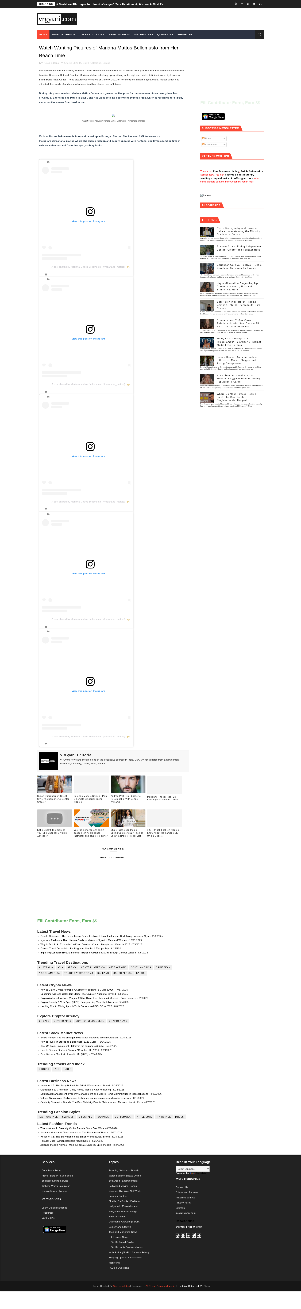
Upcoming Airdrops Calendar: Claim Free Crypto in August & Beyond (78, 993)
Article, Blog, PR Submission (57, 1175)
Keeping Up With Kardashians (125, 1257)
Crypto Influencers (90, 1021)
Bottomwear (124, 1117)
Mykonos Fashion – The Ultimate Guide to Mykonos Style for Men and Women (83, 940)
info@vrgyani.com (186, 1212)
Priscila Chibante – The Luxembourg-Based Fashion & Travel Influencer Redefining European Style (95, 936)
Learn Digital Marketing (54, 1207)
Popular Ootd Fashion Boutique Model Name (65, 1140)
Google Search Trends (54, 1191)
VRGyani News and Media (160, 1286)
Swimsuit (68, 1117)
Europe (106, 63)
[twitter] (254, 4)
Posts (207, 138)
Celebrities (95, 63)
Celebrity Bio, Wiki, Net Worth (125, 1191)
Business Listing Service (55, 1180)
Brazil (86, 63)
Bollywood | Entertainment (123, 1180)
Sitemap (180, 1207)
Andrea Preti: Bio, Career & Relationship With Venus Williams (126, 799)
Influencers (143, 34)
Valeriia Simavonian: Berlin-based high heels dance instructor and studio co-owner (91, 833)
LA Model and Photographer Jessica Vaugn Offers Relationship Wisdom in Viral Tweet (111, 4)
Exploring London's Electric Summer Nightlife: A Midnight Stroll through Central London (88, 952)
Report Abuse (185, 1220)
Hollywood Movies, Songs (123, 1211)
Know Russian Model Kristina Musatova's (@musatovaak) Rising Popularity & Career (238, 378)
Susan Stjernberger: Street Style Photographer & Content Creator (53, 799)
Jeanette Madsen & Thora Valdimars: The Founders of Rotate (74, 1132)
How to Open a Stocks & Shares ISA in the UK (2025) (69, 1050)
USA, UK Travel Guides (121, 1242)
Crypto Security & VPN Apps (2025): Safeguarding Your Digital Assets (78, 1002)
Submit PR (184, 34)
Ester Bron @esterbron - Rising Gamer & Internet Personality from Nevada (238, 305)
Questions (165, 34)
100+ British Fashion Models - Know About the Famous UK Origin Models (163, 833)
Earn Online (48, 1217)
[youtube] (235, 4)
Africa (72, 967)
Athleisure (145, 1117)
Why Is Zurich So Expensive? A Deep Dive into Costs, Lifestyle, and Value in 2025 (85, 944)
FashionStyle (48, 1117)
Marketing (114, 1262)
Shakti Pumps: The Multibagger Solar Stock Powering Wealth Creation (79, 1037)
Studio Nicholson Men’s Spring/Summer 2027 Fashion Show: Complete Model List (127, 833)
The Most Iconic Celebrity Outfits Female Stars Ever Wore (72, 1128)
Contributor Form (51, 1170)
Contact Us (182, 1187)
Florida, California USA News (124, 1201)
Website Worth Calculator (56, 1186)
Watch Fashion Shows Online (125, 1175)
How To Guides (117, 1216)
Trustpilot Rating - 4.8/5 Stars (193, 1286)
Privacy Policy (183, 1202)
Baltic (140, 973)
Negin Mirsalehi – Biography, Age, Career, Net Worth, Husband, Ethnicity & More (238, 286)
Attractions (118, 967)
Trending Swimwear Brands (124, 1170)
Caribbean (163, 967)
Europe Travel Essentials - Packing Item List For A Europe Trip (74, 948)
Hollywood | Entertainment (123, 1206)
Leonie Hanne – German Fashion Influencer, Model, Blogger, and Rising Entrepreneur (237, 360)
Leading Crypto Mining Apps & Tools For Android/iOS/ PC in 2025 (76, 1006)
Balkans (103, 973)
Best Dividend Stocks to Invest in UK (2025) (64, 1054)
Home (43, 34)
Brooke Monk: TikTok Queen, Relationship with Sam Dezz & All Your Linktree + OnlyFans (238, 323)
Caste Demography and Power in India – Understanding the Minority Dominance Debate (238, 231)
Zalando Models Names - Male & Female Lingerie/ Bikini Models (91, 799)
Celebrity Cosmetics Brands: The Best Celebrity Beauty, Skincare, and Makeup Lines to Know (91, 1102)
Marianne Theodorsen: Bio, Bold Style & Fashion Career (163, 798)
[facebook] (242, 4)
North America (49, 973)
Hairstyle (164, 1117)
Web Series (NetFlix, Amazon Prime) (129, 1252)
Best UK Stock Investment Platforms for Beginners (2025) (72, 1046)
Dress (179, 1117)
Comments (210, 144)
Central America (93, 967)
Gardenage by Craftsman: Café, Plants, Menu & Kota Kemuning (75, 1089)
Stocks (44, 1069)
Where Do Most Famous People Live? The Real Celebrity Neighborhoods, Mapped (236, 397)
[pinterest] (248, 4)
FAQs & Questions (119, 1267)
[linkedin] (260, 4)
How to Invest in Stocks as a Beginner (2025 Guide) (68, 1041)
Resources (47, 1212)
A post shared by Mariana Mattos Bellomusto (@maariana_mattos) (88, 266)
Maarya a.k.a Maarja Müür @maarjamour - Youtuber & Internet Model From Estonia (239, 341)
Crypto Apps (62, 1021)
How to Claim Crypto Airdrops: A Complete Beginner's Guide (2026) (77, 989)
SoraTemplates (121, 1286)
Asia (60, 967)
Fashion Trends (63, 34)
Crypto (44, 1021)
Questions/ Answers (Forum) (124, 1221)
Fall (56, 1069)
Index (68, 1069)
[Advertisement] (177, 18)
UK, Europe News (118, 1237)
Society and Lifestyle (120, 1226)
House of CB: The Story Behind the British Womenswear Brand (75, 1085)
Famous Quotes (117, 1196)
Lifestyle (85, 1117)
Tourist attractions (78, 973)
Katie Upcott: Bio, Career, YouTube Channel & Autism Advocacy (52, 833)
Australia (46, 967)
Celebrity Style (92, 34)
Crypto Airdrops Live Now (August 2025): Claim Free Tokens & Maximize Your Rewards (88, 998)
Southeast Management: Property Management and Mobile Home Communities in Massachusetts (94, 1093)
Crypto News (118, 1021)
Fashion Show (119, 34)
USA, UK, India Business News (125, 1247)
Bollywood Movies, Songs (123, 1186)
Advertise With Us (185, 1197)
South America (141, 967)
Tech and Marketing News (123, 1231)
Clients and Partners (187, 1192)
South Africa (122, 973)
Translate (201, 1173)
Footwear (104, 1117)
